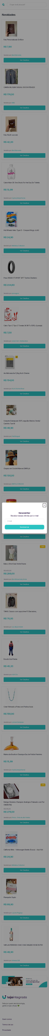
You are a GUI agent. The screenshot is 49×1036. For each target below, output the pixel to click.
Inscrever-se (24, 527)
